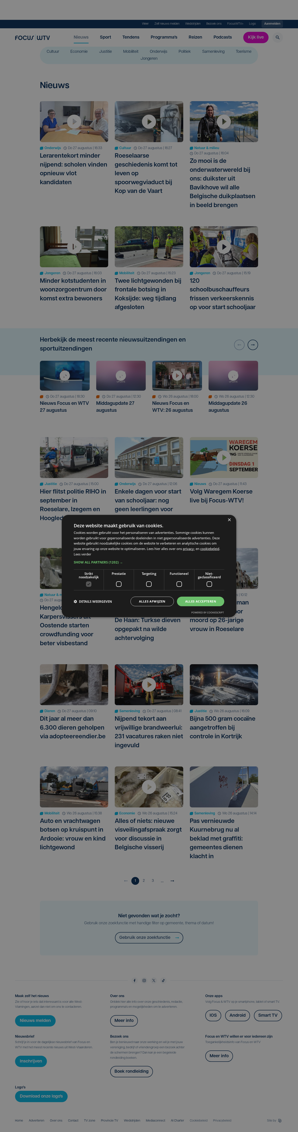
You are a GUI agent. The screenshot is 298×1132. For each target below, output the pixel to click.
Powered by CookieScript (207, 612)
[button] (149, 562)
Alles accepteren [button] (200, 601)
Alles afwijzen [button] (152, 601)
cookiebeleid (209, 548)
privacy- (189, 548)
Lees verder (82, 554)
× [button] (229, 520)
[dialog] (149, 566)
